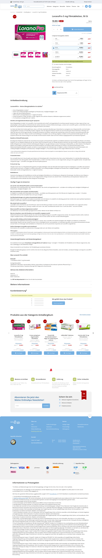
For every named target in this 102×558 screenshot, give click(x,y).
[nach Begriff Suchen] (25, 6)
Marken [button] (68, 6)
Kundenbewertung (18, 290)
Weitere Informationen (20, 284)
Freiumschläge (65, 426)
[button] (49, 54)
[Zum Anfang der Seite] (90, 416)
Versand (90, 33)
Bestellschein (81, 426)
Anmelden (46, 405)
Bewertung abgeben (58, 303)
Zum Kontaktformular (36, 443)
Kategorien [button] (56, 6)
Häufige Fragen (66, 424)
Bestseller (62, 6)
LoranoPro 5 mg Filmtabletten (39, 12)
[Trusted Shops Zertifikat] (13, 442)
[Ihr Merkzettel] (83, 6)
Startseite (12, 12)
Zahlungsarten (65, 429)
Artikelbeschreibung (18, 100)
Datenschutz (34, 426)
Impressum (49, 426)
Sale (78, 6)
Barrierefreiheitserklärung (52, 429)
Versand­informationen (83, 424)
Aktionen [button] (49, 6)
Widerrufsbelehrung (36, 429)
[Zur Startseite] (16, 6)
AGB (32, 424)
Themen (74, 6)
